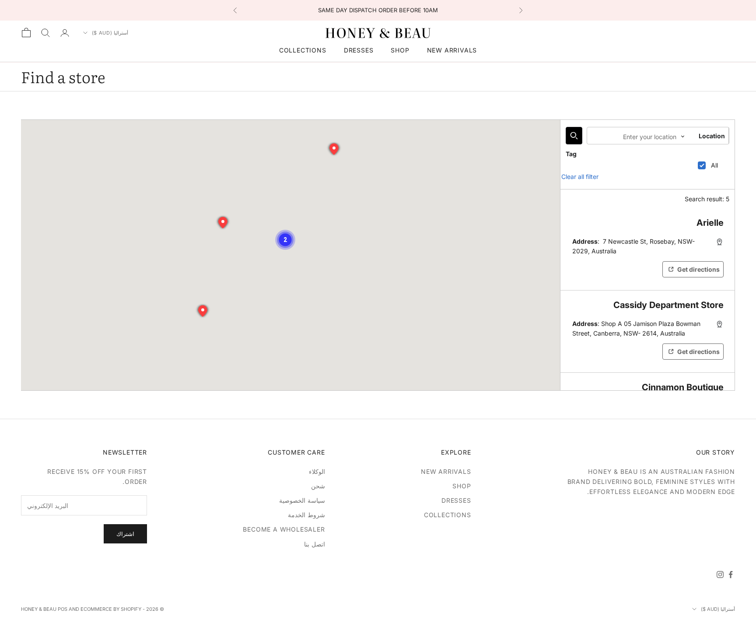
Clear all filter (579, 176)
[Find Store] (574, 135)
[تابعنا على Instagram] (720, 574)
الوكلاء (317, 471)
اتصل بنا (314, 544)
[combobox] (632, 135)
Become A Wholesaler (284, 529)
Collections (302, 50)
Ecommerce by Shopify (110, 609)
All (714, 165)
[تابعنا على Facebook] (730, 574)
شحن (318, 486)
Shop (400, 50)
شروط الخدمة (306, 514)
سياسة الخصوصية (302, 500)
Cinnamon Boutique (683, 387)
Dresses (359, 50)
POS (62, 609)
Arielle (710, 222)
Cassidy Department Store (668, 305)
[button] (285, 240)
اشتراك (125, 533)
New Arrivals (452, 50)
